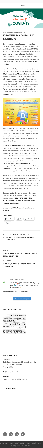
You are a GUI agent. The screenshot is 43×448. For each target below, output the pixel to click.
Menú (22, 6)
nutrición (31, 237)
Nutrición (24, 234)
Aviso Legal (4, 443)
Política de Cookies (34, 443)
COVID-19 (9, 237)
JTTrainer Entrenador (15, 32)
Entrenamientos (13, 234)
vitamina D (10, 239)
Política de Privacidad (17, 443)
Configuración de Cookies (20, 446)
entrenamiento (20, 237)
